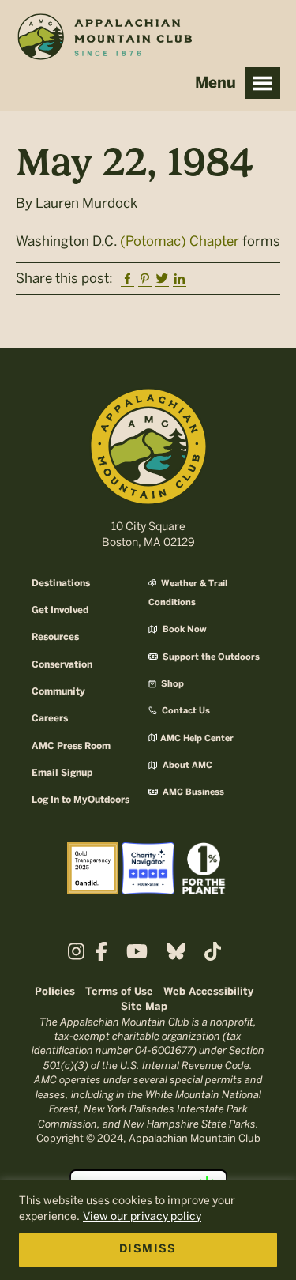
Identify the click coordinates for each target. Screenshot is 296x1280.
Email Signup (62, 773)
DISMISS (148, 1249)
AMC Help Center (197, 739)
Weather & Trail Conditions (187, 593)
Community (58, 691)
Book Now (183, 630)
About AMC (186, 766)
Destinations (61, 583)
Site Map (144, 1007)
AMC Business (192, 792)
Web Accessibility (208, 992)
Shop (171, 684)
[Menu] (262, 83)
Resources (55, 637)
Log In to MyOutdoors (80, 800)
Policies (55, 992)
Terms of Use (119, 992)
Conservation (62, 665)
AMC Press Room (71, 746)
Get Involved (60, 610)
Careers (50, 718)
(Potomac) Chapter (179, 241)
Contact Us (184, 711)
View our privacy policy (142, 1216)
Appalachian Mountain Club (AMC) (104, 40)
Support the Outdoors (210, 657)
